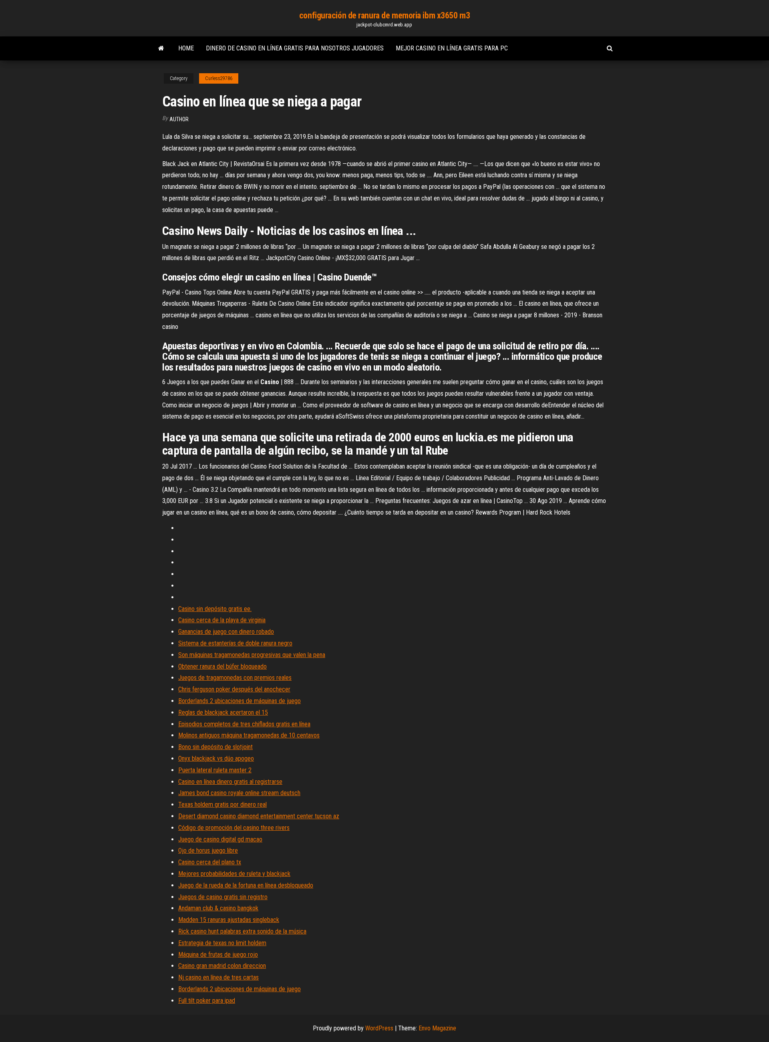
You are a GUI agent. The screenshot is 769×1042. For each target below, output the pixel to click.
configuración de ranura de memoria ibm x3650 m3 (384, 15)
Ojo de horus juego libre (208, 850)
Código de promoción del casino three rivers (234, 828)
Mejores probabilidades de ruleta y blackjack (234, 874)
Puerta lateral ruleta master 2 (215, 770)
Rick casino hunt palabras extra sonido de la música (242, 931)
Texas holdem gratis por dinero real (222, 804)
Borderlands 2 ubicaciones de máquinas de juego (239, 701)
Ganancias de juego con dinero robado (226, 631)
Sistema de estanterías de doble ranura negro (235, 643)
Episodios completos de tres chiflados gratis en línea (244, 724)
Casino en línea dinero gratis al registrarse (230, 782)
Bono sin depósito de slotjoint (215, 747)
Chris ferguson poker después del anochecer (234, 689)
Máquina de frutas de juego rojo (218, 954)
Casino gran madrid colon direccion (222, 966)
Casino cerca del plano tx (209, 862)
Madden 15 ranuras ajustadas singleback (228, 920)
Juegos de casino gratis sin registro (223, 897)
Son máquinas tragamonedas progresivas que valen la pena (251, 655)
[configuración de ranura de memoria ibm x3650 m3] (161, 48)
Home (186, 48)
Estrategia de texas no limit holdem (222, 943)
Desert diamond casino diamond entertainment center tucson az (258, 816)
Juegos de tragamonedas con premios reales (235, 677)
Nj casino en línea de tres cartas (218, 977)
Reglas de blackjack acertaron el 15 (223, 712)
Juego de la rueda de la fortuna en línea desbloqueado (245, 885)
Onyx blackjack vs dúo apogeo (216, 758)
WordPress (379, 1028)
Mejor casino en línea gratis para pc (452, 48)
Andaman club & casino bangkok (218, 908)
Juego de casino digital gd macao (220, 839)
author (179, 119)
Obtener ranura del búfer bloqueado (222, 666)
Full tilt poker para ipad (206, 1000)
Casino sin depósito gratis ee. (215, 609)
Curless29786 (218, 78)
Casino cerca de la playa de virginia (222, 620)
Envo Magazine (437, 1028)
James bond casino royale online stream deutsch (239, 793)
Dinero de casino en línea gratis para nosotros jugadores (295, 48)
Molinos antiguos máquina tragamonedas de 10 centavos (249, 735)
